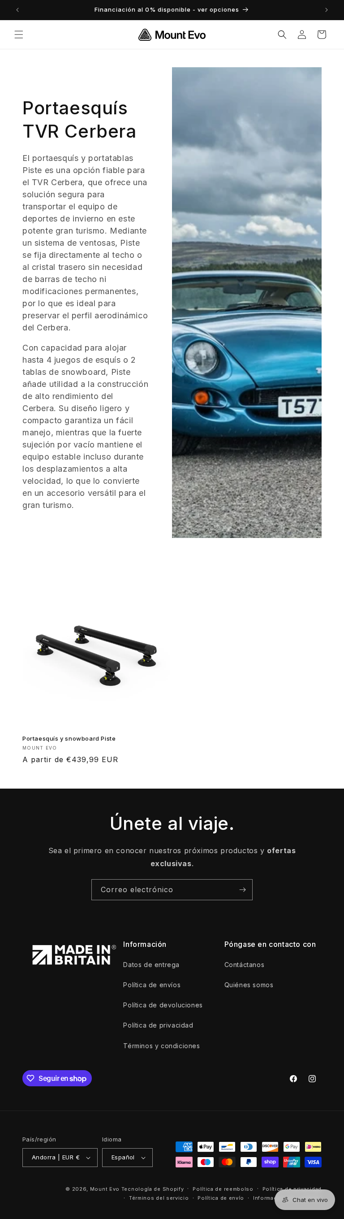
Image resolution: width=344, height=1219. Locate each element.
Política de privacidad (158, 1025)
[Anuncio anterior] (17, 10)
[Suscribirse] (242, 889)
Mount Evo (105, 1189)
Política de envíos (152, 985)
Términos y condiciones (161, 1046)
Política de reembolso (223, 1189)
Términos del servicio (159, 1198)
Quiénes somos (249, 985)
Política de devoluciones (162, 1005)
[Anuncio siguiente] (326, 10)
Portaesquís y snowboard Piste (69, 738)
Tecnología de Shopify (152, 1189)
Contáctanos (244, 964)
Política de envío (221, 1198)
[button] (19, 34)
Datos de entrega (151, 964)
